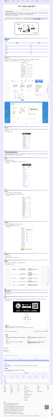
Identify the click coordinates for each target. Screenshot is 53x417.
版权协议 (48, 388)
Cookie (48, 387)
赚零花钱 (9, 366)
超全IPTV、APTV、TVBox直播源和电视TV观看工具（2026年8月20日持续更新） (14, 413)
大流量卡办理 (9, 365)
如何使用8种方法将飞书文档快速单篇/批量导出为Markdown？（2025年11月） (14, 410)
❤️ (25, 319)
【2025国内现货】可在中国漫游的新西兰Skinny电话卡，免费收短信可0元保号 (14, 409)
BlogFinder (38, 387)
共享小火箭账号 (26, 397)
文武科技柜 (7, 3)
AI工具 (11, 387)
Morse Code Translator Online (28, 394)
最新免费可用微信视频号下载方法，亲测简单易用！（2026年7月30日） (13, 412)
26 (17, 377)
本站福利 (6, 366)
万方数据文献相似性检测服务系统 (9, 153)
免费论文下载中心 (7, 292)
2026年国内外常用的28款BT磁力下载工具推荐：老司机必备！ (12, 403)
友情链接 (5, 391)
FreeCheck (6, 59)
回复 (11, 352)
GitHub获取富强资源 (6, 364)
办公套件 (9, 3)
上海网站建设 (7, 350)
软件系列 (12, 391)
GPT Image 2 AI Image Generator (28, 391)
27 (23, 377)
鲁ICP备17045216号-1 (23, 415)
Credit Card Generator (27, 390)
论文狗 (5, 160)
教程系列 (12, 388)
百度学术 (6, 262)
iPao (18, 415)
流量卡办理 (5, 365)
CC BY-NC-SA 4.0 (20, 327)
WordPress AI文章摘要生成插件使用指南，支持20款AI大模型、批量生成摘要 (13, 407)
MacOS (18, 388)
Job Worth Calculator (27, 387)
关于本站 (5, 388)
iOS (17, 391)
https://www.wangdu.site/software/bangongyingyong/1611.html (16, 326)
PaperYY (6, 192)
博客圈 (38, 388)
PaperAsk (6, 129)
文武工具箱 (25, 398)
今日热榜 (38, 390)
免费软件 (25, 388)
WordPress (13, 415)
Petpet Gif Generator (39, 391)
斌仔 (8, 325)
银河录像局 (5, 370)
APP (18, 387)
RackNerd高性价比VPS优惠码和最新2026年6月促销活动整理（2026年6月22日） (14, 406)
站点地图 (5, 387)
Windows (18, 390)
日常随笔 (12, 390)
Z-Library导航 (26, 400)
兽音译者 (5, 390)
